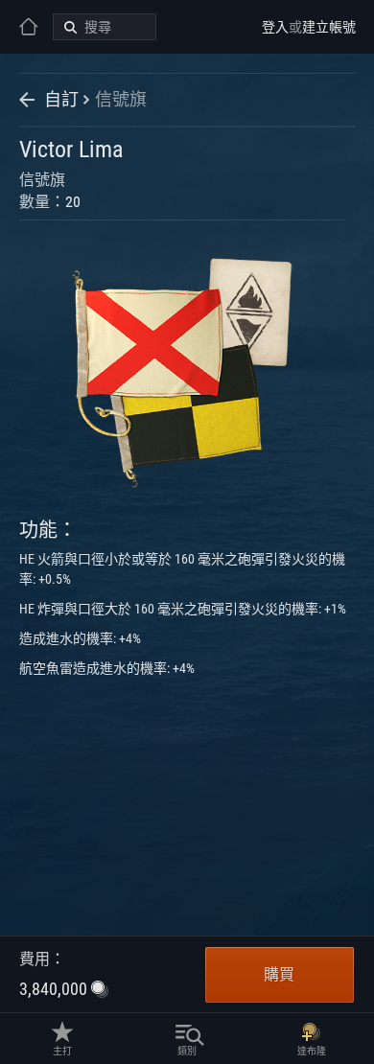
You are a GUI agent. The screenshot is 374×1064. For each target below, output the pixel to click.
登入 (275, 27)
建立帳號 (329, 27)
